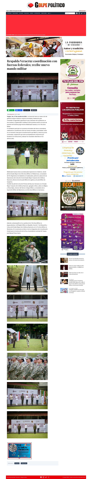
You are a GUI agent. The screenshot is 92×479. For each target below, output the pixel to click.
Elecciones (15, 13)
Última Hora (23, 463)
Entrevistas (37, 13)
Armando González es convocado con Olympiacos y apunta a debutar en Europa (27, 34)
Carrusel (17, 463)
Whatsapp (11, 110)
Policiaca (26, 13)
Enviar (35, 110)
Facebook (20, 110)
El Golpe (21, 13)
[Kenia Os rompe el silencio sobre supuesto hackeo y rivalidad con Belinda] (64, 267)
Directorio (44, 13)
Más (49, 13)
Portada (9, 13)
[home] (46, 5)
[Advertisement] (46, 24)
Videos (31, 13)
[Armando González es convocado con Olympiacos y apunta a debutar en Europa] (64, 290)
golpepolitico (12, 114)
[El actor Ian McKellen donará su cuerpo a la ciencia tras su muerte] (64, 260)
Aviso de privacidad (11, 477)
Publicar (27, 110)
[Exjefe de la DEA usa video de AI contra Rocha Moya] (64, 274)
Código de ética (23, 477)
